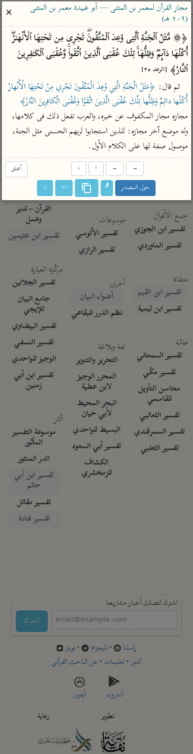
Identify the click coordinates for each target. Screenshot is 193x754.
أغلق (16, 169)
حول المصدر (136, 187)
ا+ (64, 187)
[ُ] (107, 188)
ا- (45, 187)
